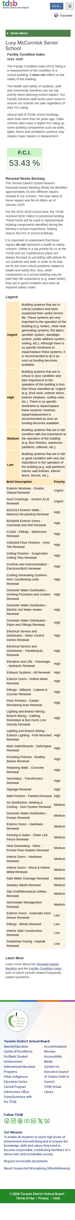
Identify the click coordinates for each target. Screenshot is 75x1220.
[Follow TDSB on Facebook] (7, 1120)
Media (48, 1061)
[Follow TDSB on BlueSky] (47, 1120)
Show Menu (19, 33)
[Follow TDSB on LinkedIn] (33, 1120)
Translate (65, 15)
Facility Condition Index (45, 968)
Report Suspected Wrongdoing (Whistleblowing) (37, 1168)
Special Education (16, 1046)
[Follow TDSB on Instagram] (13, 1120)
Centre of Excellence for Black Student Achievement (18, 1056)
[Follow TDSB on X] (40, 1120)
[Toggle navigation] (70, 6)
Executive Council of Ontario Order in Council (56, 1077)
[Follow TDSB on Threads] (20, 1120)
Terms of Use (25, 1198)
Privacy (43, 1198)
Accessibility (53, 1056)
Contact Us (51, 1066)
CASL (57, 1198)
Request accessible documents (26, 1161)
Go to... (56, 6)
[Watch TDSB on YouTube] (27, 1120)
